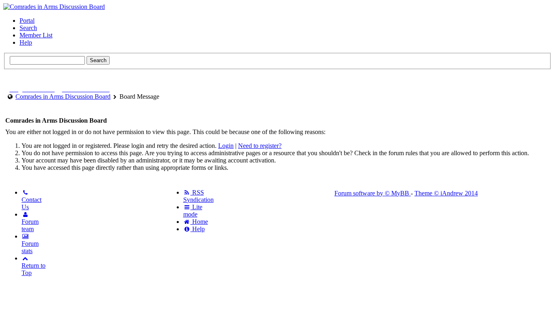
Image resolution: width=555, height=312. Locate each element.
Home (199, 221)
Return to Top (34, 269)
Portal (27, 20)
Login (226, 145)
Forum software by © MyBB (372, 193)
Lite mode (192, 211)
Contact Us (31, 203)
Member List (36, 35)
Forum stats (30, 247)
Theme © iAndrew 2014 (446, 193)
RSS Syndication (198, 196)
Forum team (30, 225)
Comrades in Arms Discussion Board (63, 96)
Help (26, 42)
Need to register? (260, 145)
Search (28, 27)
